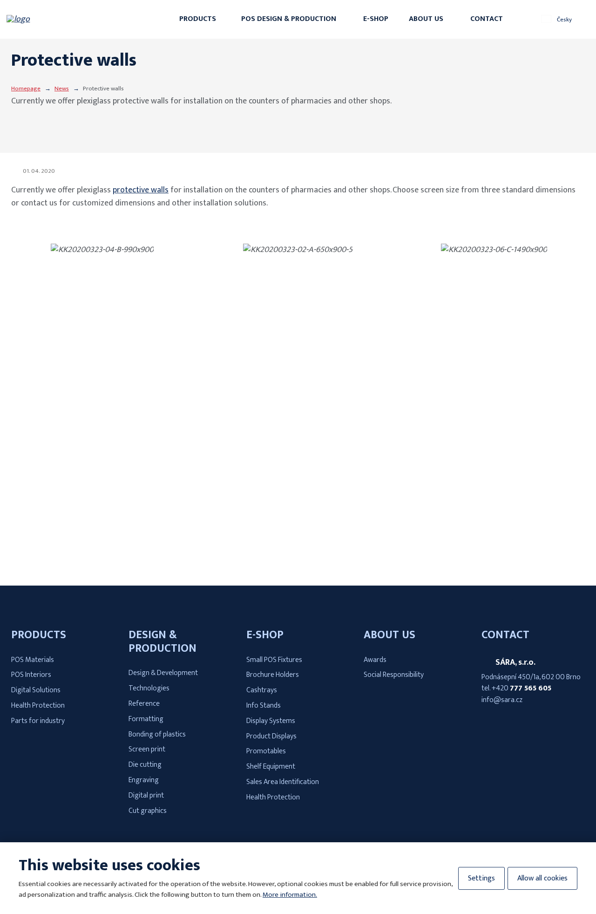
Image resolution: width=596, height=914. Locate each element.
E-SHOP (265, 635)
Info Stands (263, 705)
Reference (144, 703)
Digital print (146, 795)
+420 (521, 688)
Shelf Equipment (270, 766)
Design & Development (163, 673)
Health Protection (38, 705)
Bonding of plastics (157, 734)
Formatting (146, 719)
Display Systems (270, 721)
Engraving (144, 780)
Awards (375, 660)
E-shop (375, 19)
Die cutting (145, 764)
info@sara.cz (501, 700)
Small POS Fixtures (274, 660)
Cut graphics (148, 811)
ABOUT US (389, 635)
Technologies (149, 688)
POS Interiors (31, 674)
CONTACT (505, 635)
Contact (486, 19)
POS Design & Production (288, 19)
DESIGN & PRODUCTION (162, 642)
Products (197, 19)
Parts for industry (38, 721)
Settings (481, 878)
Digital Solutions (36, 690)
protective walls (141, 190)
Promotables (266, 751)
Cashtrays (261, 690)
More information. (290, 894)
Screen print (147, 749)
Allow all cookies (542, 878)
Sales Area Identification (282, 782)
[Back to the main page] (51, 19)
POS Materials (32, 660)
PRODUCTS (38, 635)
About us (426, 19)
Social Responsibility (394, 674)
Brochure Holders (272, 674)
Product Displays (271, 736)
